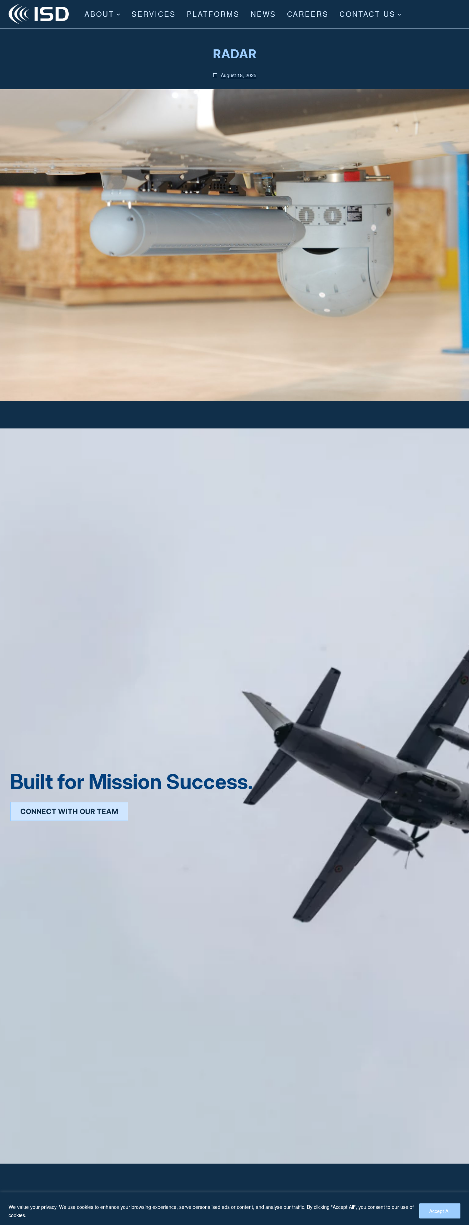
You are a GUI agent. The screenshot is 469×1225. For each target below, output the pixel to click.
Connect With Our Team (69, 811)
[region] (234, 1208)
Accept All (439, 1211)
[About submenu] (118, 14)
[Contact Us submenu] (399, 14)
